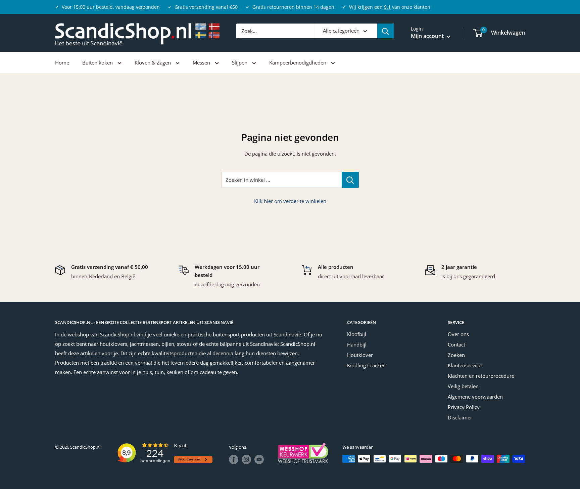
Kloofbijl (356, 334)
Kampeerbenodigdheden (298, 62)
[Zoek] (385, 31)
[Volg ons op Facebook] (233, 459)
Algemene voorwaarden (475, 396)
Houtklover (360, 355)
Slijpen (240, 62)
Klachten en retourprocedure (481, 375)
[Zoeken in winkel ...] (350, 180)
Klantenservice (464, 365)
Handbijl (357, 344)
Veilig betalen (463, 386)
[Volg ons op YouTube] (259, 459)
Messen (202, 62)
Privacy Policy (464, 407)
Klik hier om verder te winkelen (290, 201)
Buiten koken (98, 62)
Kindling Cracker (366, 365)
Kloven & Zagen (153, 62)
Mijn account (428, 36)
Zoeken (456, 355)
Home (62, 62)
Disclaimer (460, 417)
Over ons (458, 334)
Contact (456, 344)
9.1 (387, 7)
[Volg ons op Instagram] (246, 459)
